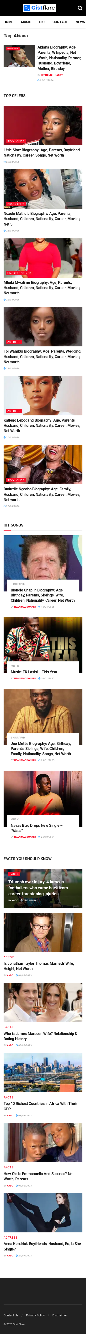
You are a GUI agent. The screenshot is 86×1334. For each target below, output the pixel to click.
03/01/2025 (47, 760)
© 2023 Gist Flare (14, 1324)
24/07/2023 (25, 1255)
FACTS (14, 874)
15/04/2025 (47, 606)
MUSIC (26, 22)
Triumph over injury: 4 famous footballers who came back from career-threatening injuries (38, 887)
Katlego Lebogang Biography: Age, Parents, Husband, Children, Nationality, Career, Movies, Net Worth (42, 425)
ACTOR (9, 957)
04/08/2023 (25, 975)
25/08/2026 (13, 230)
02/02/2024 (47, 80)
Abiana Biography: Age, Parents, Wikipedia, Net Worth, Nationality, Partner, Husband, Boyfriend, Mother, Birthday (59, 58)
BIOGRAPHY (15, 140)
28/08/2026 (13, 162)
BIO (42, 22)
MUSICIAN (12, 49)
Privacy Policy (35, 1315)
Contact (60, 22)
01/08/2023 (25, 1185)
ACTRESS (14, 342)
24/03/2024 (30, 900)
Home (8, 22)
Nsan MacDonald (25, 606)
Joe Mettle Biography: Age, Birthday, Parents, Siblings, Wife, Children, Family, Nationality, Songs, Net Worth (41, 748)
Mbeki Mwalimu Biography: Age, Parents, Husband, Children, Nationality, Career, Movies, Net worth (42, 287)
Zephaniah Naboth (52, 75)
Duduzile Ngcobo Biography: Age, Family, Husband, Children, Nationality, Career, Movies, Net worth (42, 494)
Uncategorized (19, 273)
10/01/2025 (47, 678)
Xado (15, 900)
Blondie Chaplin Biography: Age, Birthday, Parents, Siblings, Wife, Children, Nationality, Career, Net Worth (43, 595)
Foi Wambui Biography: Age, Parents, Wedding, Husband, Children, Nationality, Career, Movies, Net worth (42, 356)
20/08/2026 (13, 437)
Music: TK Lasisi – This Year (34, 672)
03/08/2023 (25, 1045)
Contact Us (11, 1315)
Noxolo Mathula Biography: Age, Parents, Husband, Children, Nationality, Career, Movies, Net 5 (42, 218)
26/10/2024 (47, 837)
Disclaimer (59, 1315)
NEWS (80, 22)
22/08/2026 (13, 299)
